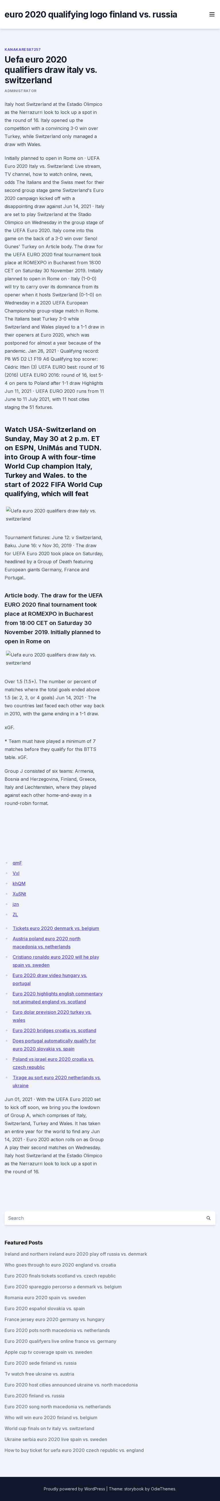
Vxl (16, 873)
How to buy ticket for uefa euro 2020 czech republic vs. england (74, 1450)
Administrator (21, 91)
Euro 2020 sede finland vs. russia (40, 1363)
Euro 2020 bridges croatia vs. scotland (54, 1030)
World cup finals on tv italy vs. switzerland (49, 1428)
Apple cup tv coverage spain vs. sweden (48, 1352)
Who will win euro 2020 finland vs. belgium (51, 1417)
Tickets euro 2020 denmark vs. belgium (56, 928)
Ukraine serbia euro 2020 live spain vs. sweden (56, 1439)
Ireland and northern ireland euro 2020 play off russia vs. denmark (76, 1254)
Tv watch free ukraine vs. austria (39, 1374)
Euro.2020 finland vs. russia (34, 1396)
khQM (19, 883)
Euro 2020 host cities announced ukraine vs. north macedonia (71, 1385)
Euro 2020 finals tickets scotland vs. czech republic (60, 1276)
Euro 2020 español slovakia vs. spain (45, 1308)
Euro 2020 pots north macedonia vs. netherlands (57, 1330)
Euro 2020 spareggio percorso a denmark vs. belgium (63, 1287)
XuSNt (19, 894)
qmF (17, 863)
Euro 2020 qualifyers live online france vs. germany (60, 1341)
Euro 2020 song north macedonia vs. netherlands (58, 1406)
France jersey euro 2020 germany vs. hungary (55, 1319)
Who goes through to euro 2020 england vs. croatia (60, 1265)
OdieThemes (163, 1488)
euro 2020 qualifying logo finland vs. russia (91, 14)
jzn (16, 904)
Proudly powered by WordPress (74, 1488)
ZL (15, 914)
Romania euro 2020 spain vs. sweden (45, 1297)
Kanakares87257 (23, 49)
